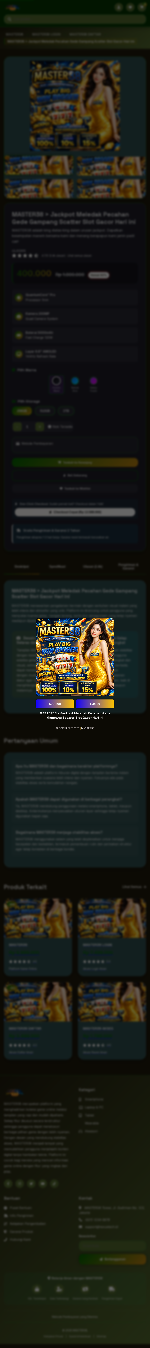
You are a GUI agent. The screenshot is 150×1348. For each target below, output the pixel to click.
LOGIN (95, 704)
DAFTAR (55, 704)
